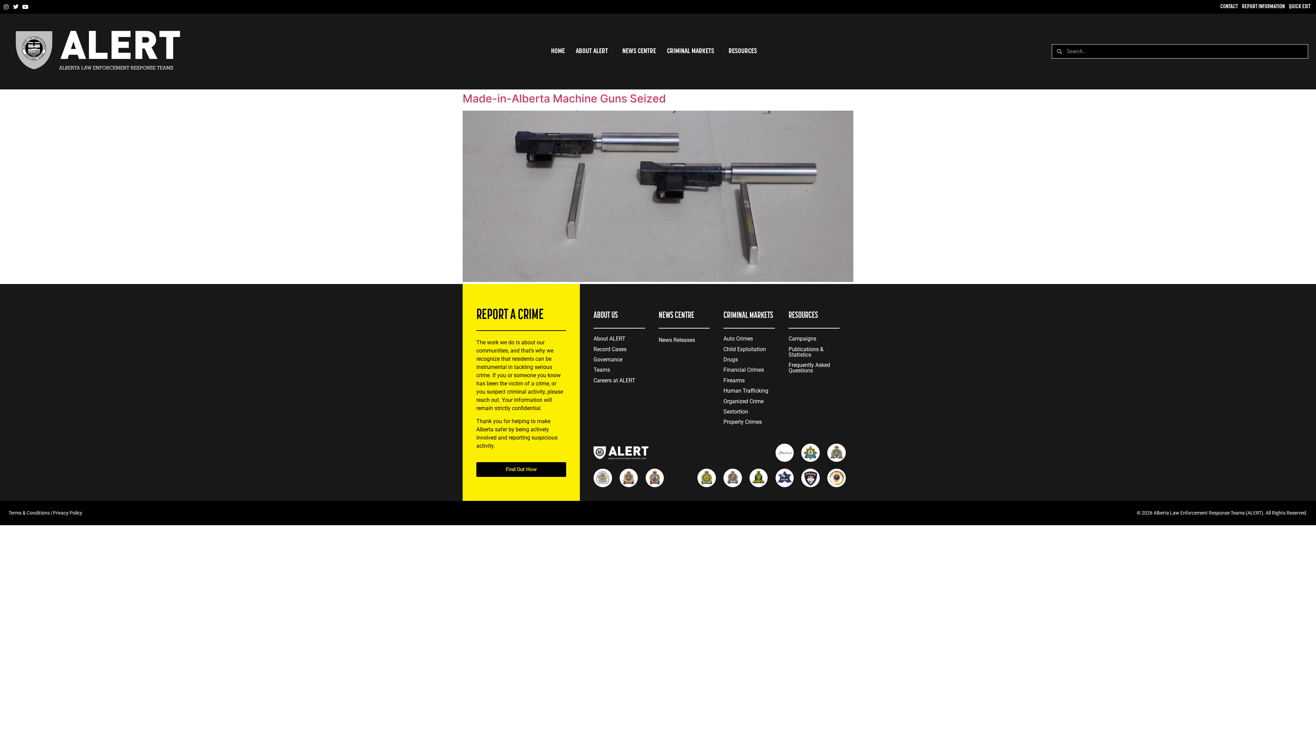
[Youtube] (25, 7)
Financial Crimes (743, 370)
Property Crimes (742, 422)
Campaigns (802, 338)
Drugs (730, 359)
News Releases (677, 340)
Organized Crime (743, 401)
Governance (608, 359)
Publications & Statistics (806, 352)
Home (558, 51)
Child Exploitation (744, 349)
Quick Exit (1300, 7)
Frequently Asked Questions (809, 368)
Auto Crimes (738, 338)
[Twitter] (16, 7)
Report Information (1263, 7)
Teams (602, 370)
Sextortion (735, 411)
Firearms (734, 380)
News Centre (639, 51)
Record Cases (610, 349)
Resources (743, 51)
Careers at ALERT (614, 380)
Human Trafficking (745, 390)
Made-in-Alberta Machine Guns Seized (564, 98)
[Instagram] (6, 7)
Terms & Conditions (29, 513)
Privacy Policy (67, 513)
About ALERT (609, 338)
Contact (1229, 7)
